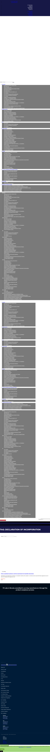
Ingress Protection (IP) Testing (9, 139)
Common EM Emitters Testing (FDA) (10, 85)
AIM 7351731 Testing (8, 110)
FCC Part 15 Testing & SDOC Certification (11, 94)
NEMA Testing (6, 144)
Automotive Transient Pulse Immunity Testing (11, 88)
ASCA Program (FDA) (7, 87)
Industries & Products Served (7, 184)
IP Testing (5, 172)
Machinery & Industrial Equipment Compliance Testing (13, 188)
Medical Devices (5, 109)
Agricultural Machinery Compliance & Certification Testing (13, 185)
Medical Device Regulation (8, 115)
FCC (2, 122)
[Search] (15, 536)
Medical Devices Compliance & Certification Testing (12, 190)
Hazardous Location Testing (8, 136)
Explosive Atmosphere (8, 134)
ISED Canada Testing (7, 100)
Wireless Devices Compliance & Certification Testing (13, 191)
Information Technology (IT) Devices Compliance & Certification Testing (16, 186)
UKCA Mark (4, 181)
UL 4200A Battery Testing (8, 150)
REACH (5, 165)
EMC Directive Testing (7, 89)
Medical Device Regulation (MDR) (9, 101)
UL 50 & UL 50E (7, 146)
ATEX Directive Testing (8, 129)
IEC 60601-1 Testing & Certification (10, 113)
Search (1, 82)
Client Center (30, 8)
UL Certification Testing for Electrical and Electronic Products (14, 148)
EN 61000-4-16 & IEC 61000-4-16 (10, 92)
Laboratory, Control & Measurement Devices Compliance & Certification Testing (17, 187)
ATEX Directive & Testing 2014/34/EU (10, 152)
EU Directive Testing (7, 155)
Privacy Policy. (29, 747)
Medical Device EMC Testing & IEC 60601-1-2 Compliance (14, 102)
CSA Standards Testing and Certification (10, 170)
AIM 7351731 (6, 86)
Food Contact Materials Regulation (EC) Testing (12, 156)
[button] (4, 745)
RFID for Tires (6, 104)
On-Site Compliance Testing (8, 107)
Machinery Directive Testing (8, 162)
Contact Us (30, 9)
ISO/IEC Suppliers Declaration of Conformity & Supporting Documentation (16, 159)
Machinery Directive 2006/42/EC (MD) (10, 173)
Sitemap (4, 736)
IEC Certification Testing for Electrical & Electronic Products (14, 99)
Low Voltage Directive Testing (9, 140)
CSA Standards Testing (8, 132)
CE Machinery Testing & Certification (10, 141)
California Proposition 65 (8, 130)
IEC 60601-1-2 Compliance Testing (10, 98)
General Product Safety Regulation (10, 135)
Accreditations (30, 7)
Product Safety (4, 128)
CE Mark (3, 151)
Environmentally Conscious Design (9, 117)
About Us (30, 6)
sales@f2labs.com (14, 2)
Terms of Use (21, 747)
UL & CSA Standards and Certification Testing (9, 169)
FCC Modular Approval (8, 127)
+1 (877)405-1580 (14, 1)
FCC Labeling (6, 93)
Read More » (3, 578)
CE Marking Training (7, 153)
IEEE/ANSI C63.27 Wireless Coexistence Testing (12, 106)
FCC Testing (6, 96)
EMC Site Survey (7, 90)
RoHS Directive (6, 166)
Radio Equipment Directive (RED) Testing (11, 103)
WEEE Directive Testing (8, 167)
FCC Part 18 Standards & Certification (10, 95)
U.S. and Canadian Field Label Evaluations (11, 145)
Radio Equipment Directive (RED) (9, 164)
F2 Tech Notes (29, 5)
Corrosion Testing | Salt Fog (8, 131)
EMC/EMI (3, 84)
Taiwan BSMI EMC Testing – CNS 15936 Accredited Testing (14, 108)
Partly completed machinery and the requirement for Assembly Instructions (17, 573)
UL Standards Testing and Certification (10, 178)
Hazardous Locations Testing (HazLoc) (10, 171)
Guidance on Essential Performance (10, 97)
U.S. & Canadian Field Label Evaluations (10, 176)
